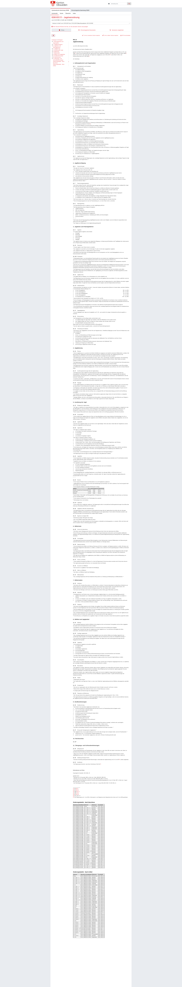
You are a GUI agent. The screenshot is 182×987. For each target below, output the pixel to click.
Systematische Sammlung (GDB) (60, 10)
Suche (61, 13)
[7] (73, 797)
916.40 (77, 794)
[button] (109, 4)
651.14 (78, 791)
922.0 (77, 788)
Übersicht (68, 13)
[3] (110, 54)
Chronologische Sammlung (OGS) (80, 10)
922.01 (77, 790)
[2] (126, 53)
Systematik (55, 13)
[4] (73, 792)
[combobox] (91, 23)
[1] (75, 53)
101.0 (78, 792)
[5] (90, 123)
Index (74, 13)
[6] (119, 759)
